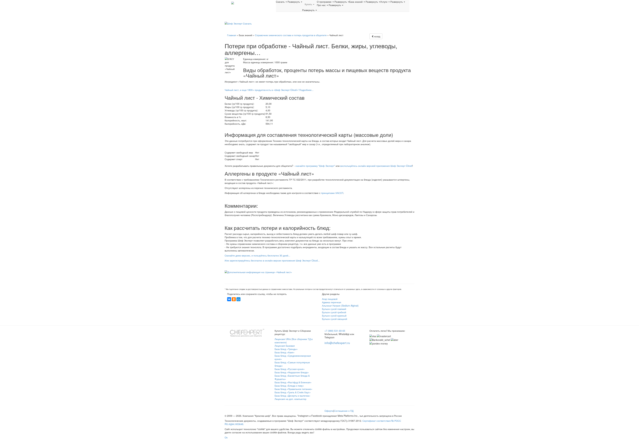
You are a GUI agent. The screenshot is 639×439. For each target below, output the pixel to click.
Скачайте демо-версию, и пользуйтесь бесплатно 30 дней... (257, 255)
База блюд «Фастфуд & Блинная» (293, 382)
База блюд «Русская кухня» (290, 369)
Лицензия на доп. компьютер (290, 399)
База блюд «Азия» (285, 352)
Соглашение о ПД (343, 410)
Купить (309, 4)
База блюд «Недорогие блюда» (292, 372)
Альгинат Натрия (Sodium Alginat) (340, 305)
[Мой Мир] (238, 299)
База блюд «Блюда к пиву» (289, 385)
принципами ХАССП (332, 193)
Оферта (328, 410)
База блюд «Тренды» (286, 349)
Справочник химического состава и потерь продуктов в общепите (291, 35)
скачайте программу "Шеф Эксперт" (315, 165)
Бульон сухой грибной (334, 312)
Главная (231, 35)
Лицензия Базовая (285, 345)
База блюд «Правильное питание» (293, 389)
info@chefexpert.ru (337, 343)
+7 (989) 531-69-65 (334, 330)
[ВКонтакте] (229, 299)
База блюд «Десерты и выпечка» (292, 395)
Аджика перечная (331, 302)
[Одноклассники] (234, 299)
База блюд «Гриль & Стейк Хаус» (293, 392)
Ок (226, 437)
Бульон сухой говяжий (334, 309)
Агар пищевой (329, 299)
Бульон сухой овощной (334, 319)
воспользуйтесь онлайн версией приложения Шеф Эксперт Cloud (376, 165)
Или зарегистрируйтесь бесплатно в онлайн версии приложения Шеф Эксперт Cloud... (272, 260)
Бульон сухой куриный (334, 315)
